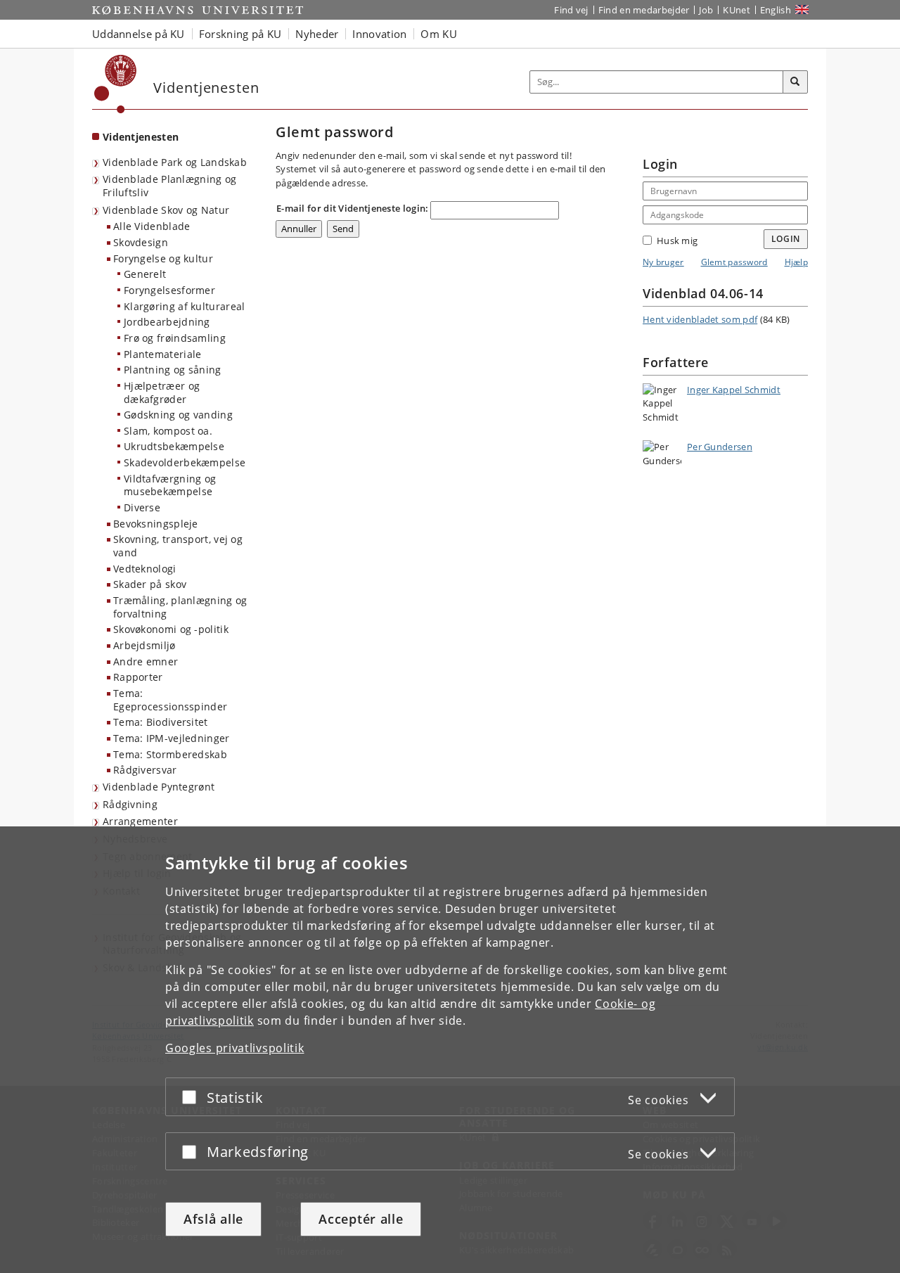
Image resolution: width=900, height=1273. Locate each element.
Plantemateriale (163, 354)
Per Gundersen (719, 446)
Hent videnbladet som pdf (700, 319)
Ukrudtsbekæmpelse (174, 446)
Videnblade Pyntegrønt (158, 786)
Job (706, 10)
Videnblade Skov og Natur (166, 210)
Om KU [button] (438, 34)
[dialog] (450, 1049)
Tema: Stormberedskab (170, 754)
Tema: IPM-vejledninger (171, 738)
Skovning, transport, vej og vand (178, 545)
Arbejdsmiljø (144, 645)
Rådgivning (130, 804)
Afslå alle (213, 1218)
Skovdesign (140, 242)
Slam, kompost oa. (168, 430)
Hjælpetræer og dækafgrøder (162, 392)
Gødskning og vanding (178, 414)
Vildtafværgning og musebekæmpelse (170, 485)
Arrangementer (140, 821)
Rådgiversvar (145, 769)
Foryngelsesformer (169, 290)
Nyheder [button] (316, 34)
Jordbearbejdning (167, 321)
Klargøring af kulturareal (184, 306)
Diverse (142, 507)
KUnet (736, 10)
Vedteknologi (144, 568)
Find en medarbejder (644, 10)
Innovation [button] (379, 34)
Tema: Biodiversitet (160, 722)
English (775, 10)
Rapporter (138, 677)
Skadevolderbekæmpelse (184, 462)
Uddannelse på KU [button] (138, 34)
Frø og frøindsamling (175, 338)
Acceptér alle (361, 1218)
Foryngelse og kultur (163, 258)
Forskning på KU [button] (240, 34)
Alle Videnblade (152, 226)
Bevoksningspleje (155, 523)
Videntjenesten (141, 136)
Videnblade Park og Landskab (175, 162)
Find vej (571, 10)
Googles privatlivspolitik (234, 1048)
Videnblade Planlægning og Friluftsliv (170, 185)
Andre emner (145, 661)
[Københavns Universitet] (115, 84)
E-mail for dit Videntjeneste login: (352, 208)
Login (786, 239)
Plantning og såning (172, 369)
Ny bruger (663, 262)
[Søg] (795, 82)
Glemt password (734, 262)
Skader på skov (149, 584)
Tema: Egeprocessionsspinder (170, 699)
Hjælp (797, 262)
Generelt (145, 274)
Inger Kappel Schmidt (733, 389)
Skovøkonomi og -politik (171, 629)
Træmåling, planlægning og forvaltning (180, 607)
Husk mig (677, 240)
